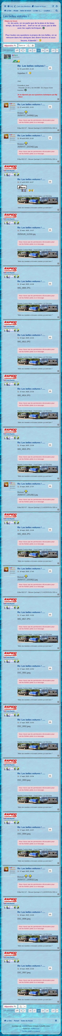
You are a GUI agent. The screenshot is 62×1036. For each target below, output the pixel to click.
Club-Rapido (10, 170)
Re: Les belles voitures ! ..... (33, 66)
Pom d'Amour (13, 104)
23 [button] (43, 50)
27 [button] (53, 50)
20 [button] (30, 50)
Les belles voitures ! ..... (18, 16)
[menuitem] (10, 6)
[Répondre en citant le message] (50, 68)
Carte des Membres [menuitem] (24, 6)
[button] (17, 50)
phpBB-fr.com (34, 1028)
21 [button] (34, 50)
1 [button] (24, 50)
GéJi (16, 55)
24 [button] (47, 50)
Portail (16, 11)
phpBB (24, 1026)
